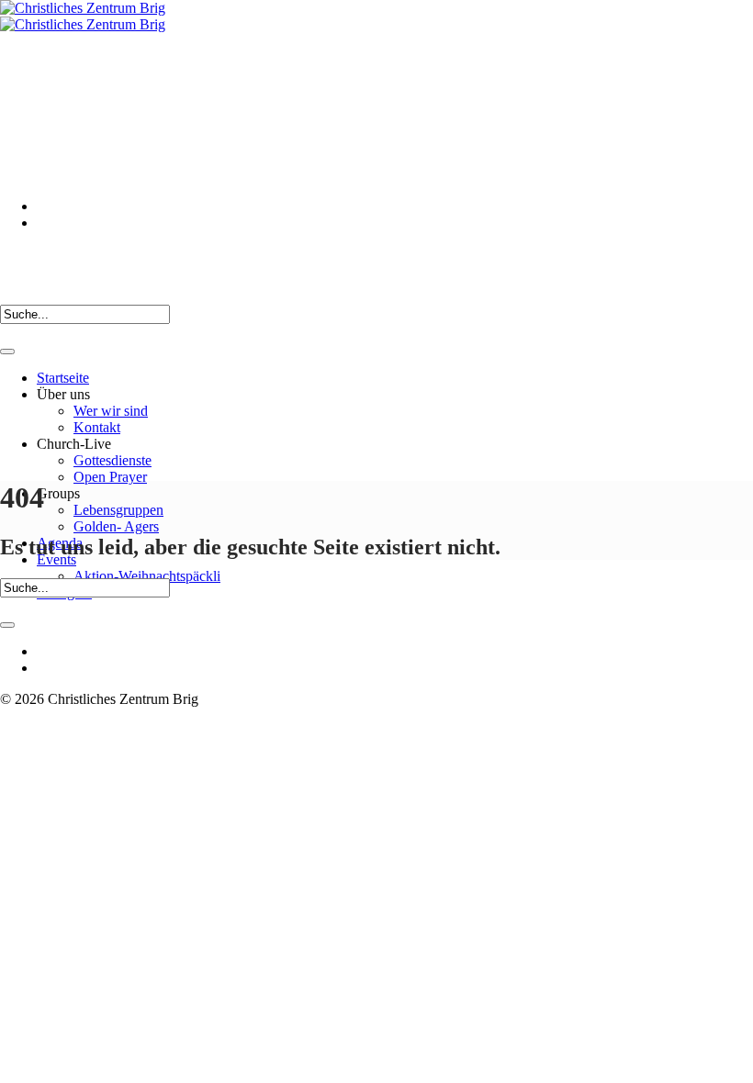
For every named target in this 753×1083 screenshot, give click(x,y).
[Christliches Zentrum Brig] (82, 16)
